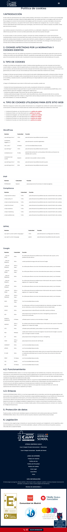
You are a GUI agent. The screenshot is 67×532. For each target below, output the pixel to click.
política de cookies (37, 111)
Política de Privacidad (33, 464)
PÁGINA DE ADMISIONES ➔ (33, 487)
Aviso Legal (33, 469)
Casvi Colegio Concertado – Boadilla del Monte (33, 450)
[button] (58, 3)
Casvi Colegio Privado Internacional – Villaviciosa (33, 447)
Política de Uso (33, 461)
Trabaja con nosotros (33, 458)
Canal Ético (33, 471)
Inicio (33, 474)
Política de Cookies (33, 466)
